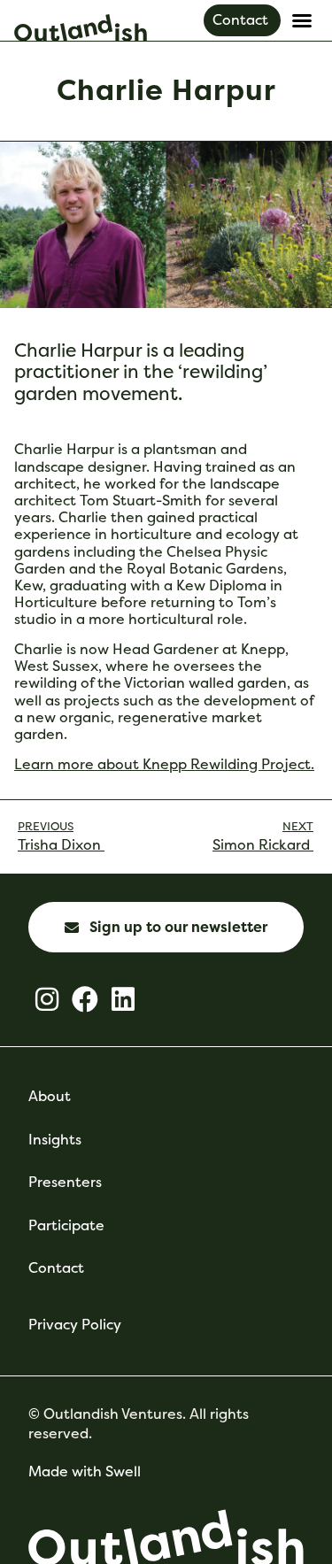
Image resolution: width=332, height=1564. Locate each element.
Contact (56, 1268)
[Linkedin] (123, 999)
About (49, 1096)
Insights (54, 1139)
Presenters (65, 1182)
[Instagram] (47, 999)
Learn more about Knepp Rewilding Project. (164, 764)
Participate (66, 1225)
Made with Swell (84, 1471)
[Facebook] (85, 999)
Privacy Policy (74, 1324)
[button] (302, 20)
